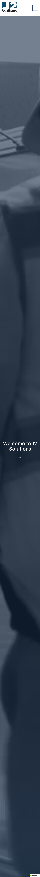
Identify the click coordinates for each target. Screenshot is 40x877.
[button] (35, 8)
